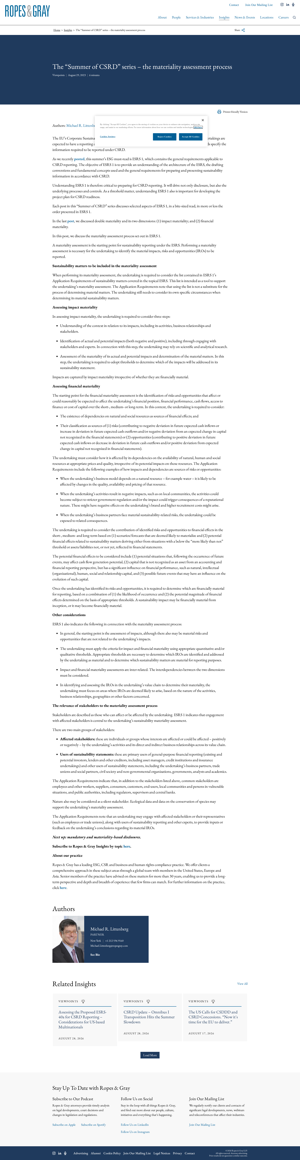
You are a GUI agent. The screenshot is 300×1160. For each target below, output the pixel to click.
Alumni (96, 1153)
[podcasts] (293, 5)
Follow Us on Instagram (135, 1132)
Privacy (177, 1153)
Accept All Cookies (190, 137)
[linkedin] (288, 4)
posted (79, 158)
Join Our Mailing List (259, 5)
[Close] (203, 120)
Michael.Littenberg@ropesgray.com (109, 946)
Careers (283, 17)
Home (56, 30)
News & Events (245, 17)
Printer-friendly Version (235, 112)
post (70, 220)
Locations (266, 17)
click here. (198, 127)
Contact (234, 5)
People (176, 17)
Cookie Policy (112, 1153)
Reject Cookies (165, 137)
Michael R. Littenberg (82, 125)
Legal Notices (161, 1153)
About (162, 17)
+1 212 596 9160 (114, 940)
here (63, 887)
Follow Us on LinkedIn (135, 1125)
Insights (224, 17)
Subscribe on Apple (64, 1125)
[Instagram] (54, 1153)
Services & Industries (200, 17)
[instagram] (282, 5)
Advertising (80, 1153)
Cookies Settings (107, 136)
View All (242, 984)
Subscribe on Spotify (93, 1125)
